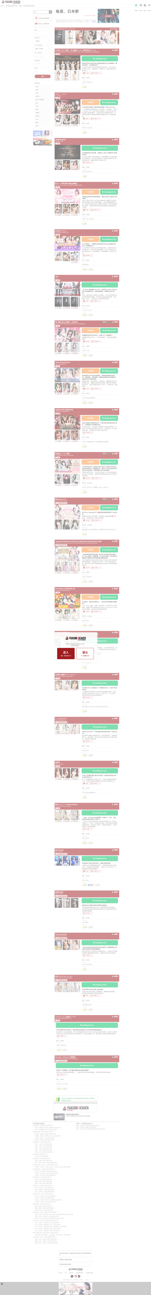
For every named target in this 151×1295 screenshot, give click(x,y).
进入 (66, 653)
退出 (85, 653)
